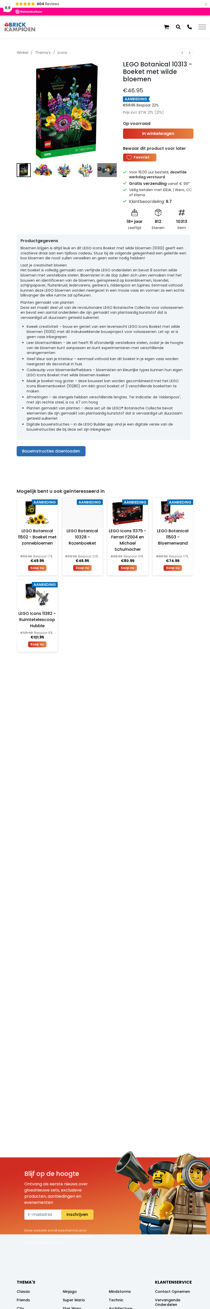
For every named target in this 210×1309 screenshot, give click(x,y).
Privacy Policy (74, 1236)
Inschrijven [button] (77, 1214)
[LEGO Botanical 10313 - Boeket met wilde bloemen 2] (64, 170)
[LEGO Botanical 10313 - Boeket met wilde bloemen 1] (42, 170)
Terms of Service (38, 1243)
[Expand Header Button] (202, 26)
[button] (166, 26)
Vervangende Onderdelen (167, 1302)
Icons (62, 52)
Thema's (43, 52)
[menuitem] (182, 52)
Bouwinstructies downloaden (51, 451)
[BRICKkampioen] (20, 27)
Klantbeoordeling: (150, 201)
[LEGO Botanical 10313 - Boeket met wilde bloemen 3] (85, 170)
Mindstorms (120, 1291)
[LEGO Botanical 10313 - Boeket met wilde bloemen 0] (24, 170)
